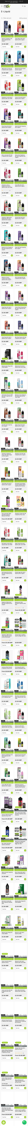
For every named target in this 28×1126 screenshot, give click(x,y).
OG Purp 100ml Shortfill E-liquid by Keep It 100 (7, 815)
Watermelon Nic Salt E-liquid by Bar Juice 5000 (20, 367)
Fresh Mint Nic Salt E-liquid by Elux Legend (19, 186)
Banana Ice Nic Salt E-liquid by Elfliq (19, 932)
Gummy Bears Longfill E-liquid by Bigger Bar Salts (20, 635)
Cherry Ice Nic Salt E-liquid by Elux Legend (19, 726)
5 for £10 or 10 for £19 (7, 36)
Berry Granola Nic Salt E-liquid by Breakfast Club (20, 873)
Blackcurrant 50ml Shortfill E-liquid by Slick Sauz (20, 603)
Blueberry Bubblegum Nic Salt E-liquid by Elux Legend (7, 756)
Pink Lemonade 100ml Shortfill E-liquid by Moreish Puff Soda (6, 514)
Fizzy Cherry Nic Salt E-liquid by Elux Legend (7, 127)
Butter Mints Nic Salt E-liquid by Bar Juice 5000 (20, 989)
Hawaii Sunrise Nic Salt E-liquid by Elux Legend (20, 755)
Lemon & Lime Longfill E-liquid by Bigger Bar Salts (20, 1109)
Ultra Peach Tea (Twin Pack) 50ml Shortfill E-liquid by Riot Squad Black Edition (7, 1108)
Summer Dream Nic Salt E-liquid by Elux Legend (7, 1019)
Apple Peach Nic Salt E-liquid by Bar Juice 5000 (20, 544)
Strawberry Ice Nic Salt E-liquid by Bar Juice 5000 (7, 98)
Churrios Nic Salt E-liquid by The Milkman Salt (7, 697)
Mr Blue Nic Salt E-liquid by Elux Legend (20, 69)
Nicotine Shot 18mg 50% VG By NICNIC (20, 902)
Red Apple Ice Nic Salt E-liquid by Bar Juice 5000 (7, 544)
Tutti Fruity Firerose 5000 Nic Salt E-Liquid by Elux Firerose (7, 396)
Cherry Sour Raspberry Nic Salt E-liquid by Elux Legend (20, 156)
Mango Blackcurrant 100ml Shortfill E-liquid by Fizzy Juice (20, 1079)
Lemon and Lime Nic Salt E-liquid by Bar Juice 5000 (7, 989)
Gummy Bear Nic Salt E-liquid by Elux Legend (20, 218)
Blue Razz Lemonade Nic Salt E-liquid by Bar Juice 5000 (20, 697)
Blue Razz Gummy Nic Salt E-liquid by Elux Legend (20, 338)
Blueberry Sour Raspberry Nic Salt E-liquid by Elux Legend (7, 248)
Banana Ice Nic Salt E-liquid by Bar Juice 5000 (20, 960)
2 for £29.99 (7, 841)
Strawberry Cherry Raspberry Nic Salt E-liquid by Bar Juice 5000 (7, 186)
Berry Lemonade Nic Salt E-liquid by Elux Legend (7, 156)
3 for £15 (21, 632)
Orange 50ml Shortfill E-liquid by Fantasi (20, 1047)
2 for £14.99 (7, 664)
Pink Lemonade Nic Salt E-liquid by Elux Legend (20, 278)
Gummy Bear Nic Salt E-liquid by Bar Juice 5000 (7, 726)
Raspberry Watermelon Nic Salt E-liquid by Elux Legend (7, 603)
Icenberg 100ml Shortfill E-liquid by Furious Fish (7, 668)
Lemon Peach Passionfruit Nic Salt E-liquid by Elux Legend (20, 308)
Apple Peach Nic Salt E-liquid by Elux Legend (20, 425)
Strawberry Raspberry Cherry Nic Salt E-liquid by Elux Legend (7, 454)
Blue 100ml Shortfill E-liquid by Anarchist (6, 844)
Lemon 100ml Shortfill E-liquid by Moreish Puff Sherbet (7, 1077)
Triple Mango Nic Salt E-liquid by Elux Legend (20, 39)
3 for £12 (21, 1076)
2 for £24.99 (7, 1046)
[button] (1, 6)
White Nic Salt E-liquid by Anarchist (7, 873)
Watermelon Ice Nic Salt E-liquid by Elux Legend (7, 69)
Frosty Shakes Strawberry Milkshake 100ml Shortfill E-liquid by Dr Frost (7, 1049)
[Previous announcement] (2, 1)
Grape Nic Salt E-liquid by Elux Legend (20, 248)
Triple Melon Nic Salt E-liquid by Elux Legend (7, 484)
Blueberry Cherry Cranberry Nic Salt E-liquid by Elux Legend (6, 278)
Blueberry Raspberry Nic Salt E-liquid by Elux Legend (7, 39)
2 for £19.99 (7, 511)
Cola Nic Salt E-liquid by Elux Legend (7, 425)
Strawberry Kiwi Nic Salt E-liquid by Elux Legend (20, 454)
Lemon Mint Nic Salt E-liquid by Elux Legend (6, 785)
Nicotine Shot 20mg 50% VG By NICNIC (7, 932)
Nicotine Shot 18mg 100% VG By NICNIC (7, 367)
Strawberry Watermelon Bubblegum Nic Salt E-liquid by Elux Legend (7, 218)
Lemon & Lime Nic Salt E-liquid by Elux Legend (20, 98)
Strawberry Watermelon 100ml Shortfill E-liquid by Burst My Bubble (7, 636)
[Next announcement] (25, 1)
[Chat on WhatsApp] (24, 1122)
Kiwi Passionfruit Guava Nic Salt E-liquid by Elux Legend (7, 573)
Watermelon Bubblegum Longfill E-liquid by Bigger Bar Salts (20, 842)
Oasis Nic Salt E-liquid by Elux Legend (20, 127)
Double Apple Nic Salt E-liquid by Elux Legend (20, 573)
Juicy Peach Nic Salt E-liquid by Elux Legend (7, 338)
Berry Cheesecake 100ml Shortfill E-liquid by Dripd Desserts (20, 813)
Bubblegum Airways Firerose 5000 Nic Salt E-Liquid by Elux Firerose (20, 786)
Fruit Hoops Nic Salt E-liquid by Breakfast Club (20, 668)
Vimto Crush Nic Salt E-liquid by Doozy (7, 960)
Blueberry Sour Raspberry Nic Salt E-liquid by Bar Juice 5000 (20, 396)
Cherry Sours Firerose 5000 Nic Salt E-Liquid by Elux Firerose (20, 1019)
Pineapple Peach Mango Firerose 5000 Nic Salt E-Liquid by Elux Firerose (20, 484)
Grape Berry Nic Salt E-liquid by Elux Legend (7, 308)
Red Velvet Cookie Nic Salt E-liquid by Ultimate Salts (7, 902)
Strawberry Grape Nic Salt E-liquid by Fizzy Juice (20, 514)
